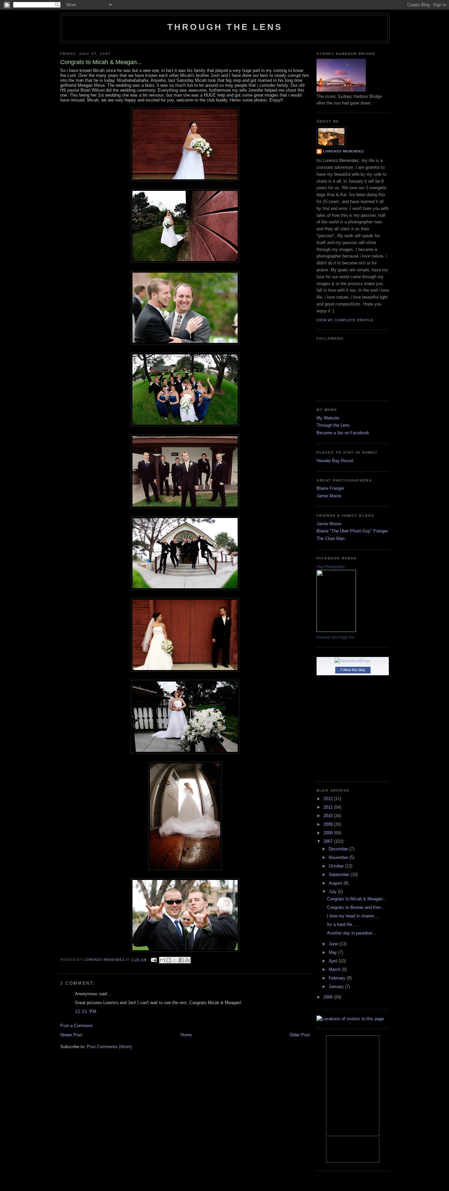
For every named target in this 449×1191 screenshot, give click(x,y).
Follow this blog (353, 670)
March (335, 969)
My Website (328, 418)
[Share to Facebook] (181, 960)
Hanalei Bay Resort (335, 460)
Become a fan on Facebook (343, 432)
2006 (328, 997)
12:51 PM (86, 1011)
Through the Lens (333, 425)
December (339, 848)
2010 (328, 815)
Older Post (300, 1034)
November (339, 857)
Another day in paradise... (351, 933)
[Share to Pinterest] (187, 960)
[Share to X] (175, 960)
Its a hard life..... (343, 924)
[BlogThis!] (168, 960)
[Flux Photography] (336, 630)
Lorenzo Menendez (343, 151)
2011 (328, 807)
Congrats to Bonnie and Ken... (356, 907)
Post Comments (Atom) (109, 1046)
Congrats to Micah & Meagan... (357, 898)
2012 (328, 798)
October (337, 866)
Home (186, 1034)
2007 (328, 841)
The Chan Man (330, 538)
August (336, 883)
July (333, 891)
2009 (328, 824)
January (337, 986)
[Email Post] (153, 959)
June (334, 943)
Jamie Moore (329, 495)
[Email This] (162, 960)
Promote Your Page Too (335, 637)
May (333, 952)
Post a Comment (76, 1025)
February (338, 978)
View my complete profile (345, 320)
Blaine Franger (330, 488)
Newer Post (71, 1034)
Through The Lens (224, 27)
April (334, 960)
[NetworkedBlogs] (353, 660)
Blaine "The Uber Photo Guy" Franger (352, 530)
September (340, 874)
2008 (328, 832)
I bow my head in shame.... (353, 915)
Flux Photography (331, 567)
